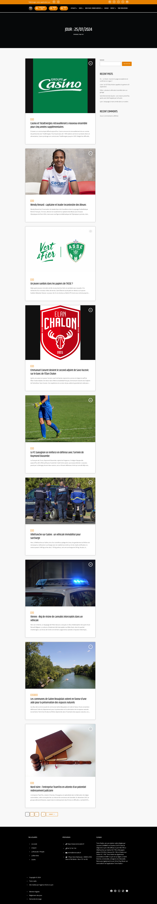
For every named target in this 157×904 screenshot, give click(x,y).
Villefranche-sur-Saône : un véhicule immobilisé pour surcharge (55, 536)
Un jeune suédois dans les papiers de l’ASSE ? (51, 283)
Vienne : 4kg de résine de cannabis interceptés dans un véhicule (56, 618)
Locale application (34, 695)
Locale (32, 119)
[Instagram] (115, 891)
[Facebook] (111, 891)
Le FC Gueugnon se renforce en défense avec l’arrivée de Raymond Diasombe (57, 454)
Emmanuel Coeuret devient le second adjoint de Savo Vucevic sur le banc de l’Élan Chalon (59, 372)
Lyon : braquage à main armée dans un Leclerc (114, 102)
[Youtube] (127, 891)
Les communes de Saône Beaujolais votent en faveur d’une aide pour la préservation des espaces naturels (58, 701)
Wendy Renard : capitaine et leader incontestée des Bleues (58, 205)
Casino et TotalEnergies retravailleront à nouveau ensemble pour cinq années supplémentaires (58, 125)
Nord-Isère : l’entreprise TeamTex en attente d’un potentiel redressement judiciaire (58, 789)
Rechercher (102, 60)
